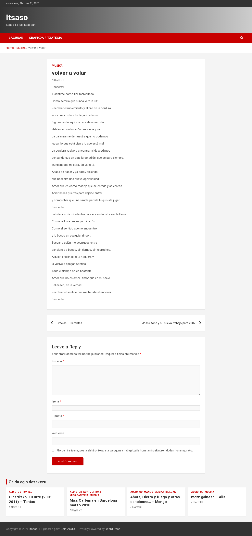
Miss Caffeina (79, 495)
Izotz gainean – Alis (208, 497)
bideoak (170, 492)
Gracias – (69, 323)
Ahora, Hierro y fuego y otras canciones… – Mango (155, 499)
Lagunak (16, 38)
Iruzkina (58, 361)
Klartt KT (59, 80)
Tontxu (27, 492)
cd (19, 492)
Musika (57, 65)
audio (12, 492)
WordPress (113, 529)
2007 (168, 323)
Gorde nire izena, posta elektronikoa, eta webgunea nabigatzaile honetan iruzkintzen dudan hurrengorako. (125, 450)
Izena (56, 401)
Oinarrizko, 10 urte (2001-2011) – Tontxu (31, 499)
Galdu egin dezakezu (27, 482)
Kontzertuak (92, 492)
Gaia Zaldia (68, 529)
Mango (148, 492)
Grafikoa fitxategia (45, 38)
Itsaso (17, 17)
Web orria (58, 433)
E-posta (58, 416)
